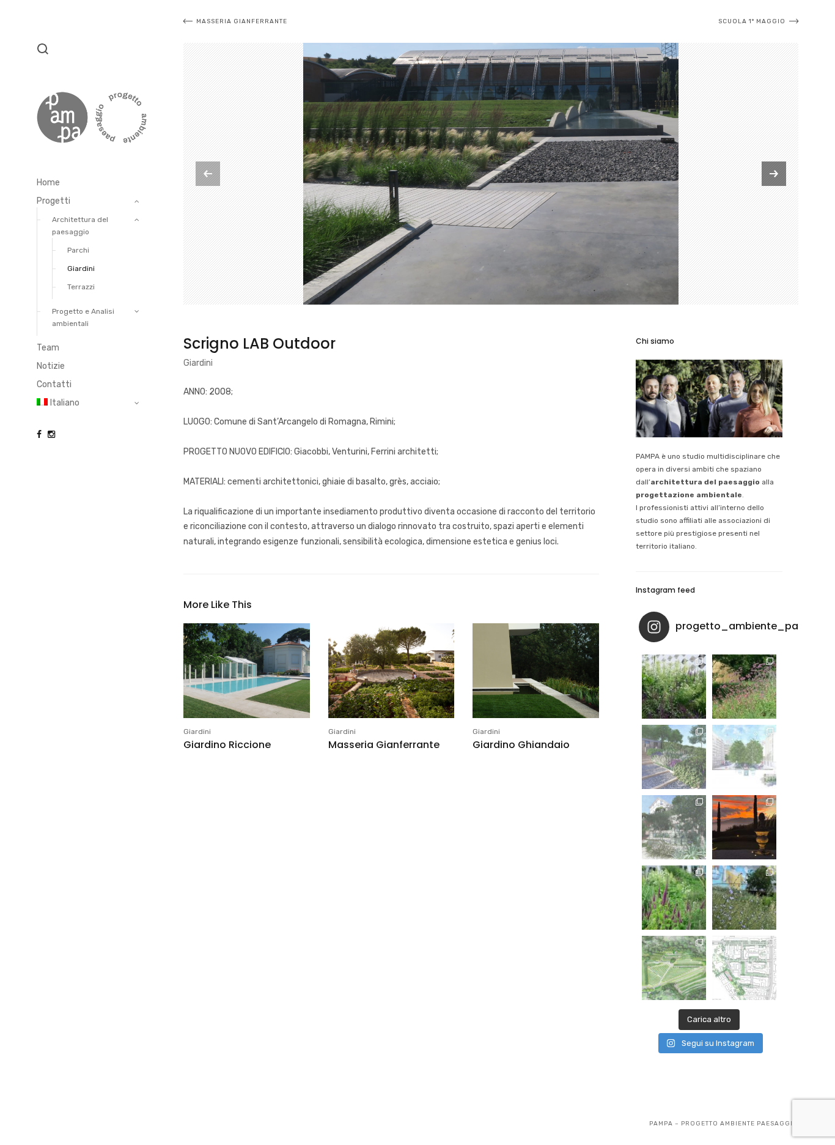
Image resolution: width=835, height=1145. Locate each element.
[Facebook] (39, 434)
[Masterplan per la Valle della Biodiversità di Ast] (674, 757)
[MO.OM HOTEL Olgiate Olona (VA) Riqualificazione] (674, 686)
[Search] (43, 49)
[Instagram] (51, 434)
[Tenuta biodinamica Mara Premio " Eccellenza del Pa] (744, 827)
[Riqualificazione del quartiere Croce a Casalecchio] (744, 757)
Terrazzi (81, 287)
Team (48, 348)
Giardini (81, 268)
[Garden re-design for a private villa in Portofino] (674, 827)
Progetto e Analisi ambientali (83, 317)
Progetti (53, 201)
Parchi (78, 250)
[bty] (490, 174)
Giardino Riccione (227, 745)
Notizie (51, 366)
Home (48, 182)
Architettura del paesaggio (80, 225)
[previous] (208, 173)
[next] (774, 173)
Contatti (54, 384)
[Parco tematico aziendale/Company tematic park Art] (744, 686)
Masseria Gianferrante (384, 745)
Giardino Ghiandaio (521, 745)
